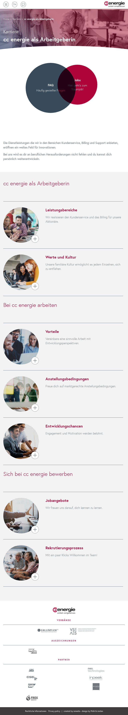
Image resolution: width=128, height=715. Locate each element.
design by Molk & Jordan (92, 711)
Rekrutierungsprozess (64, 547)
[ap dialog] (96, 686)
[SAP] (32, 686)
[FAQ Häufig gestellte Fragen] (64, 139)
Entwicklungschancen (64, 425)
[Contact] (23, 4)
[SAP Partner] (32, 651)
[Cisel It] (32, 678)
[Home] (64, 610)
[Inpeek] (96, 678)
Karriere (17, 19)
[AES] (83, 631)
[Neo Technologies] (96, 670)
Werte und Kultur (61, 257)
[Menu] (6, 4)
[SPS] (32, 670)
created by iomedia (72, 711)
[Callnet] (48, 630)
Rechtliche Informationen (36, 711)
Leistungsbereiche (61, 209)
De (14, 4)
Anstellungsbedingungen (67, 378)
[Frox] (32, 696)
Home (6, 19)
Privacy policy (54, 711)
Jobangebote (57, 500)
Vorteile (52, 331)
